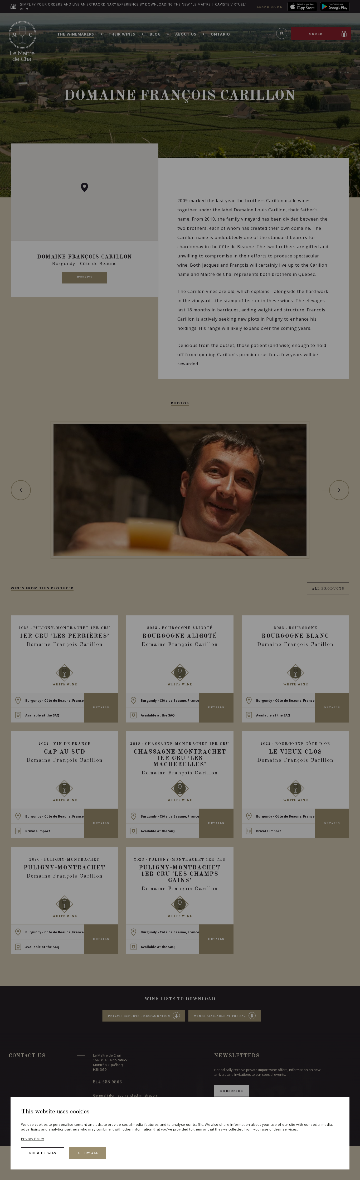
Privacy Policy (32, 1138)
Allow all (87, 1153)
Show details (42, 1153)
